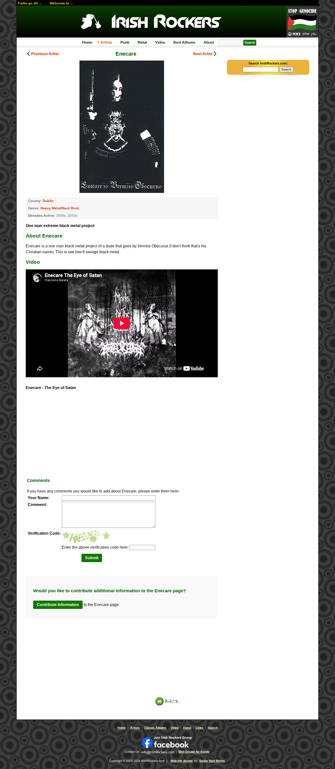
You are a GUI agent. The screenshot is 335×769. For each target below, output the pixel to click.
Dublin (48, 201)
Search (213, 728)
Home (87, 42)
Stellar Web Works (212, 761)
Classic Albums (155, 728)
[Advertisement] (122, 436)
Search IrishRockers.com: (268, 63)
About (209, 42)
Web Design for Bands (193, 752)
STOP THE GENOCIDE (302, 22)
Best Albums (184, 42)
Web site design (181, 761)
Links (199, 728)
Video (160, 42)
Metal (142, 42)
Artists (106, 42)
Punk (124, 42)
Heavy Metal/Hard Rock (59, 208)
